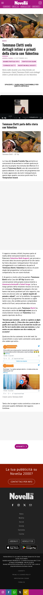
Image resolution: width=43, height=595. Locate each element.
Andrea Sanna (7, 58)
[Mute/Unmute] (5, 118)
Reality (21, 518)
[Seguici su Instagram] (3, 592)
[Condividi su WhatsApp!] (14, 592)
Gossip (21, 526)
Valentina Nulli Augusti (27, 65)
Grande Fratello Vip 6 (11, 61)
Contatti (21, 571)
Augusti (26, 258)
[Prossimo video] (20, 118)
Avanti (20, 446)
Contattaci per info (21, 481)
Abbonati (36, 6)
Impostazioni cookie (21, 578)
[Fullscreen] (41, 118)
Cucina (21, 534)
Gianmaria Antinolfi (10, 284)
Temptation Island (29, 61)
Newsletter (25, 6)
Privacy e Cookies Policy (21, 574)
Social (21, 522)
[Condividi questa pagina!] (26, 592)
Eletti (32, 308)
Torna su (21, 582)
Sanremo (6, 6)
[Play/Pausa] (2, 118)
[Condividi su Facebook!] (8, 592)
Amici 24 (15, 6)
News (4, 41)
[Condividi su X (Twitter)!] (20, 592)
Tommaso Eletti (9, 65)
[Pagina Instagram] (40, 3)
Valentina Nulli (16, 258)
